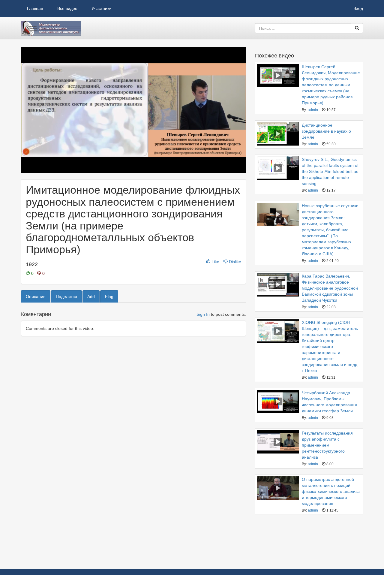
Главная (35, 8)
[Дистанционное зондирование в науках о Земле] (278, 134)
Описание (36, 296)
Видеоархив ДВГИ (51, 28)
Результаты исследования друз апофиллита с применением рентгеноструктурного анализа (327, 445)
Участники (102, 8)
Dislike (234, 261)
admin (313, 110)
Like (215, 261)
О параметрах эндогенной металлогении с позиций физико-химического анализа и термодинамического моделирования (331, 491)
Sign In (203, 314)
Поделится (66, 296)
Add (91, 296)
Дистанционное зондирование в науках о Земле (326, 131)
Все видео (67, 8)
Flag (109, 296)
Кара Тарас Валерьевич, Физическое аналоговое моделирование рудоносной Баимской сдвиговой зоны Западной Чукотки (330, 288)
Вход (358, 8)
